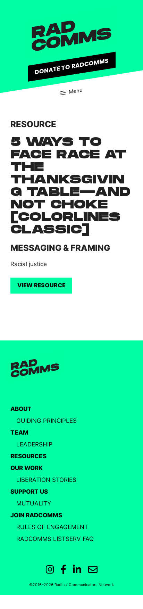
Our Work (26, 467)
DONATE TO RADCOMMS (72, 66)
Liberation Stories (46, 479)
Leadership (34, 444)
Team (19, 432)
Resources (28, 456)
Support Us (29, 491)
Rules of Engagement (52, 527)
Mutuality (33, 503)
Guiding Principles (46, 420)
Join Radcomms (36, 515)
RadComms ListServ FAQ (55, 538)
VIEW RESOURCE (41, 285)
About (21, 408)
